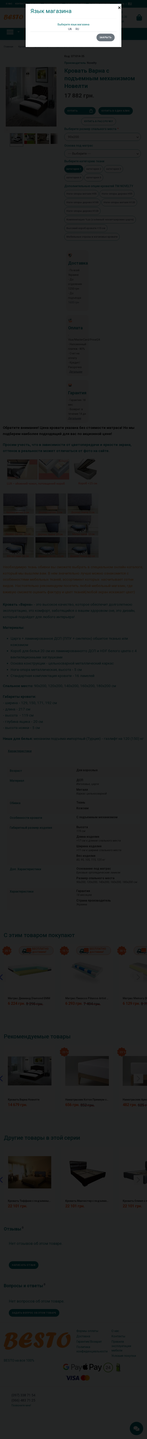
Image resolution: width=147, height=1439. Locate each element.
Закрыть (106, 37)
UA (70, 29)
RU (77, 29)
